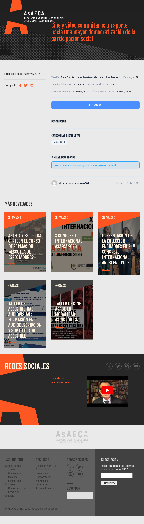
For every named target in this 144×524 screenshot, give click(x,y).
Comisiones (14, 473)
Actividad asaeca (45, 488)
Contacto (9, 495)
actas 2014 (59, 142)
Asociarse (10, 484)
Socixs (12, 469)
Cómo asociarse (17, 488)
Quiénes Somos (13, 465)
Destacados (42, 469)
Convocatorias (44, 477)
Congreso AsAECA (46, 465)
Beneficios (13, 491)
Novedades (42, 473)
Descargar (95, 105)
